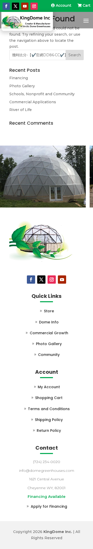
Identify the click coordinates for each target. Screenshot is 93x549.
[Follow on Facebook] (6, 6)
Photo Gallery (22, 86)
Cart (86, 5)
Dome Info (49, 322)
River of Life (20, 109)
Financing (18, 78)
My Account (49, 386)
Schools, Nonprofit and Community (42, 94)
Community (49, 354)
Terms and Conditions (49, 408)
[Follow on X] (15, 6)
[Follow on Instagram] (34, 6)
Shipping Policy (49, 419)
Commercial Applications (32, 102)
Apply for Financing (49, 506)
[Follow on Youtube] (24, 6)
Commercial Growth (49, 333)
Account (63, 5)
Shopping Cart (49, 397)
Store (49, 311)
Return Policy (49, 430)
